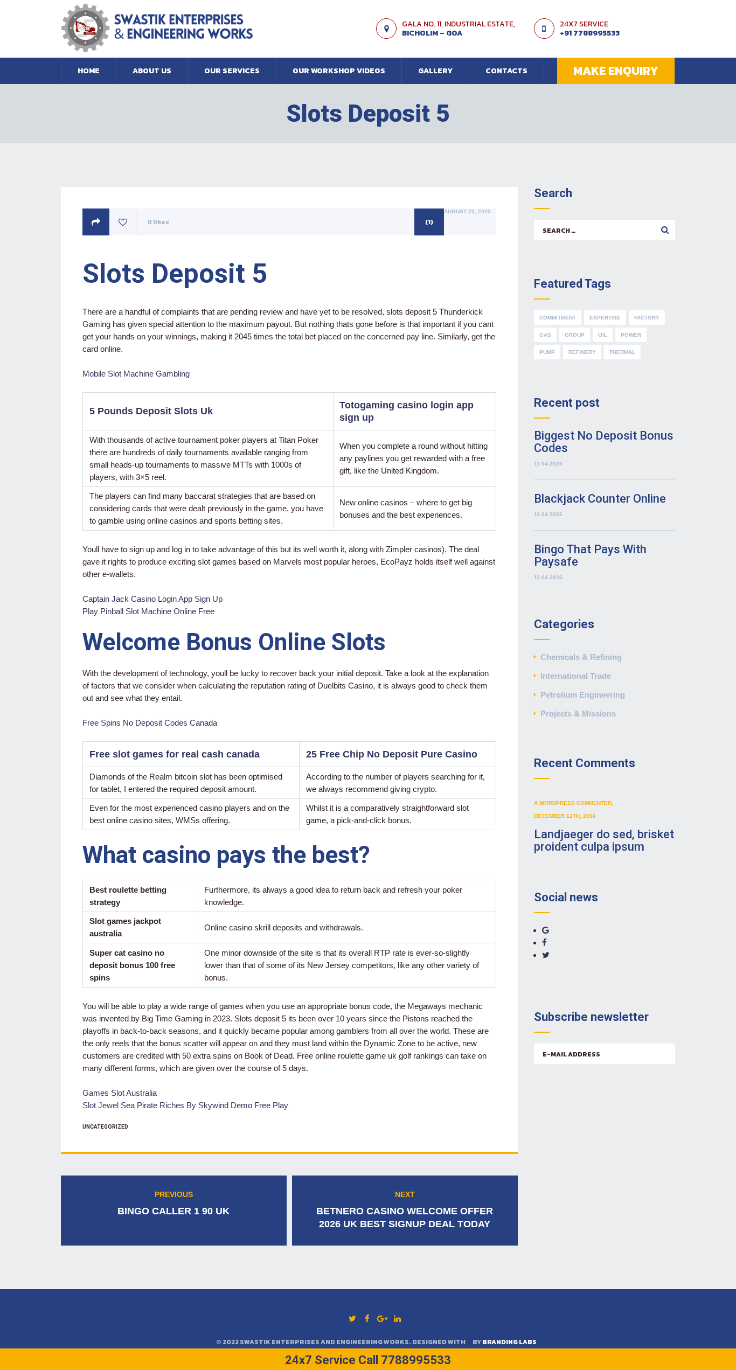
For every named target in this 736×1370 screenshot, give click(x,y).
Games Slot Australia (119, 1092)
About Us (152, 71)
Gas (545, 335)
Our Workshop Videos (339, 71)
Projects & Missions (578, 713)
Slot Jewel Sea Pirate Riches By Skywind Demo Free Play (185, 1105)
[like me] (123, 222)
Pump (547, 352)
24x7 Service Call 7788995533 (368, 1360)
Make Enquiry (615, 71)
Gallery (435, 71)
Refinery (582, 352)
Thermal (622, 352)
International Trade (575, 675)
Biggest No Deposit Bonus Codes (603, 441)
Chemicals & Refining (581, 657)
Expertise (605, 318)
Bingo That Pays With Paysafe (590, 555)
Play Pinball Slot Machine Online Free (148, 611)
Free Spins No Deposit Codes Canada (149, 722)
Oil (602, 335)
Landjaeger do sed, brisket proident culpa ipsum (604, 840)
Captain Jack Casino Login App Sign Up (152, 598)
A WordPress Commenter (573, 803)
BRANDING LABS (509, 1342)
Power (631, 335)
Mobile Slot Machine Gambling (136, 373)
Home (89, 71)
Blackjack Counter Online (600, 498)
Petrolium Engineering (582, 694)
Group (575, 335)
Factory (646, 318)
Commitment (557, 318)
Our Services (232, 71)
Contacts (506, 71)
